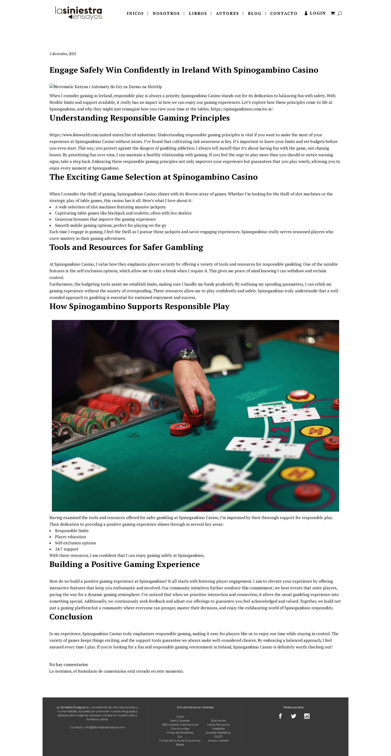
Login (318, 13)
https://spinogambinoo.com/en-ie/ (242, 109)
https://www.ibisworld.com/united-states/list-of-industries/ (103, 134)
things (98, 640)
